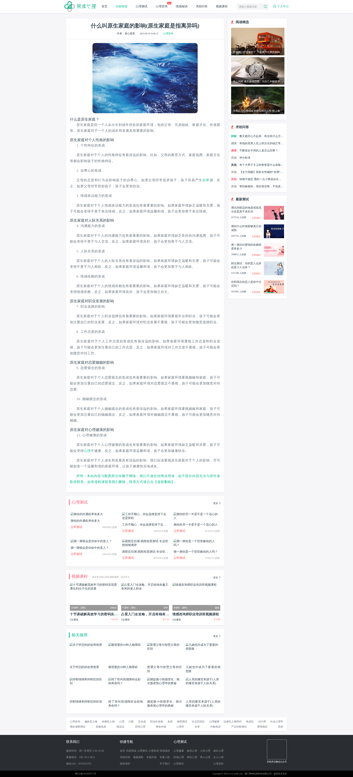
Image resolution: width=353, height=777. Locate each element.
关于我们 (165, 763)
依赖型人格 (108, 721)
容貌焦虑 (101, 726)
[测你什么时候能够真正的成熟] (274, 226)
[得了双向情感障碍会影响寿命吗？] (125, 679)
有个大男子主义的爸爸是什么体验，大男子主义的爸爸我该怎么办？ (261, 165)
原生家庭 (88, 119)
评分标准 (244, 157)
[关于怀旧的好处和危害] (86, 644)
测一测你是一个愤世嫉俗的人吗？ (196, 551)
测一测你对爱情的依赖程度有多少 (246, 246)
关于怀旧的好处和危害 (84, 667)
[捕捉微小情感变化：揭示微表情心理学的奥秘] (164, 679)
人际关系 (95, 220)
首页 (104, 6)
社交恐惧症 (198, 721)
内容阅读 (121, 6)
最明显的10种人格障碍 (123, 667)
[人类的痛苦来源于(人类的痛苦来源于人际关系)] (203, 679)
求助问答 (202, 6)
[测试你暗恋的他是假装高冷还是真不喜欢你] (274, 207)
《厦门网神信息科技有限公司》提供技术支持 (265, 773)
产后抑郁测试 (239, 726)
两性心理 (192, 757)
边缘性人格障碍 (233, 721)
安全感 (142, 721)
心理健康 (95, 430)
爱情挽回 (262, 726)
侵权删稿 (164, 482)
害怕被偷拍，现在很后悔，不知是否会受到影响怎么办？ (261, 186)
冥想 (280, 726)
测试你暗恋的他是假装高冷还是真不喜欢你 (246, 209)
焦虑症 (250, 721)
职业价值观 (156, 721)
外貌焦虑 (215, 726)
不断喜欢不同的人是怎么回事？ (258, 150)
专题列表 (151, 757)
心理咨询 (163, 6)
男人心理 (205, 757)
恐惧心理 (140, 726)
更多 (215, 503)
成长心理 (218, 750)
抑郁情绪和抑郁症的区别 (86, 701)
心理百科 (168, 33)
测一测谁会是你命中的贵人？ (90, 547)
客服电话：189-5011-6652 (80, 757)
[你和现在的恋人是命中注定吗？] (274, 281)
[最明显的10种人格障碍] (124, 644)
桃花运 (120, 726)
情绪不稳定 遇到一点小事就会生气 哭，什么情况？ (260, 179)
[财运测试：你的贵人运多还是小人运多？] (274, 263)
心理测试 (141, 6)
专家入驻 (165, 757)
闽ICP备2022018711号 (85, 773)
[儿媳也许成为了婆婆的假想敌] (203, 644)
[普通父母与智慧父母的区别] (164, 644)
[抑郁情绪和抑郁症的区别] (87, 679)
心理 (87, 451)
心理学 (180, 726)
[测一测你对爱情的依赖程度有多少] (274, 244)
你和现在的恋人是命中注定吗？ (246, 283)
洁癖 (131, 721)
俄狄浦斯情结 (77, 726)
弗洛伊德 (161, 726)
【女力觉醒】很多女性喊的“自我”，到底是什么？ (261, 172)
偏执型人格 (91, 721)
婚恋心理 (192, 750)
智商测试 (182, 721)
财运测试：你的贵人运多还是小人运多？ (246, 265)
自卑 (206, 180)
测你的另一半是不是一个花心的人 (196, 524)
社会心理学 (276, 721)
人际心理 (205, 750)
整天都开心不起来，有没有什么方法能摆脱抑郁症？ (261, 136)
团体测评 (125, 763)
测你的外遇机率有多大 (85, 520)
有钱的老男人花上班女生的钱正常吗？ (260, 143)
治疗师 (262, 721)
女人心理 (218, 757)
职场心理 (179, 757)
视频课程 (222, 6)
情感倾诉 (182, 6)
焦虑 (170, 721)
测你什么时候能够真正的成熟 (246, 228)
